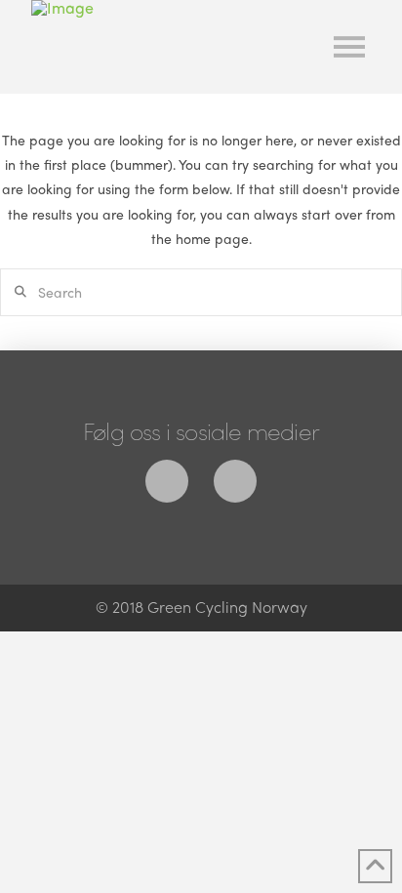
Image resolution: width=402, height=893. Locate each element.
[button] (349, 46)
